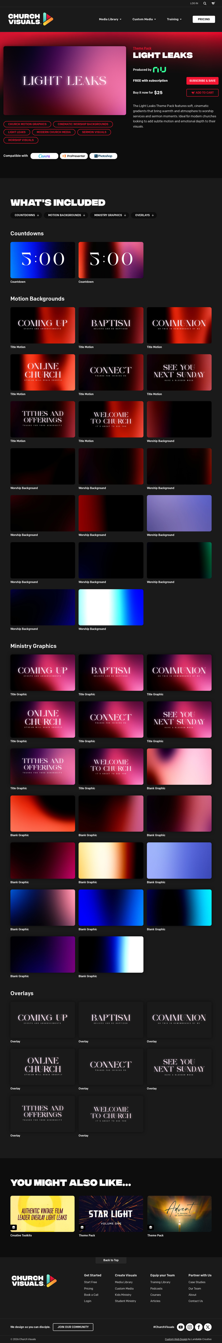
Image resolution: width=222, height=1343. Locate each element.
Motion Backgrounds (64, 215)
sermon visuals (94, 132)
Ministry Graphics (108, 215)
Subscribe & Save (202, 80)
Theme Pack (142, 48)
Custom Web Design (176, 1339)
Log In (194, 3)
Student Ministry (125, 1301)
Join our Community (73, 1327)
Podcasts (156, 1288)
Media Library (108, 19)
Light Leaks (16, 132)
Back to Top (111, 1260)
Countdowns (25, 215)
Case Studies (197, 1282)
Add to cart (205, 92)
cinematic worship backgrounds (83, 124)
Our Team (195, 1288)
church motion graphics (27, 124)
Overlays (142, 215)
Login (87, 1301)
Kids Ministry (123, 1294)
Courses (155, 1294)
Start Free (90, 1282)
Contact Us (196, 1301)
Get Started (92, 1275)
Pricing (204, 19)
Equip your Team (162, 1275)
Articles (155, 1301)
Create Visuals (126, 1275)
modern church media (54, 132)
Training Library (160, 1282)
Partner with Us (200, 1275)
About (192, 1294)
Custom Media (143, 19)
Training (172, 19)
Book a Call (91, 1294)
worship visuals (21, 140)
